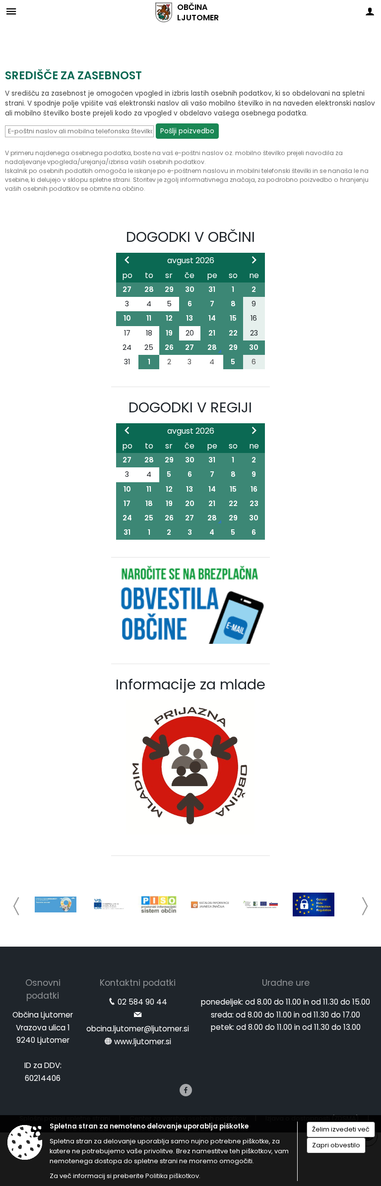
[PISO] (159, 904)
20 (189, 503)
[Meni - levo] (11, 11)
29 (169, 289)
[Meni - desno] (370, 11)
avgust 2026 (190, 260)
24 (127, 518)
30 (189, 289)
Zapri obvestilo (336, 1145)
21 (211, 333)
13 (189, 318)
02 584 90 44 (142, 1002)
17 (127, 503)
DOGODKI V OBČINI (190, 237)
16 (254, 489)
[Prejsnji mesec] (127, 260)
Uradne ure (286, 983)
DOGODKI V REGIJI (190, 407)
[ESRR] (107, 904)
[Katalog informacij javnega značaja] (210, 904)
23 (254, 503)
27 (127, 289)
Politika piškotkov (172, 1176)
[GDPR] (313, 904)
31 (211, 289)
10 (127, 318)
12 (169, 318)
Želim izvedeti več (341, 1129)
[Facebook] (186, 1090)
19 (169, 333)
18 (149, 503)
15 (233, 318)
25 (148, 518)
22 (233, 333)
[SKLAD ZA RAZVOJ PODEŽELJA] (262, 904)
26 (169, 347)
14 (212, 318)
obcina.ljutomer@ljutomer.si (137, 1028)
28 (149, 289)
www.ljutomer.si (142, 1041)
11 (148, 318)
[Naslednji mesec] (254, 260)
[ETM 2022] (55, 904)
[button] (16, 906)
